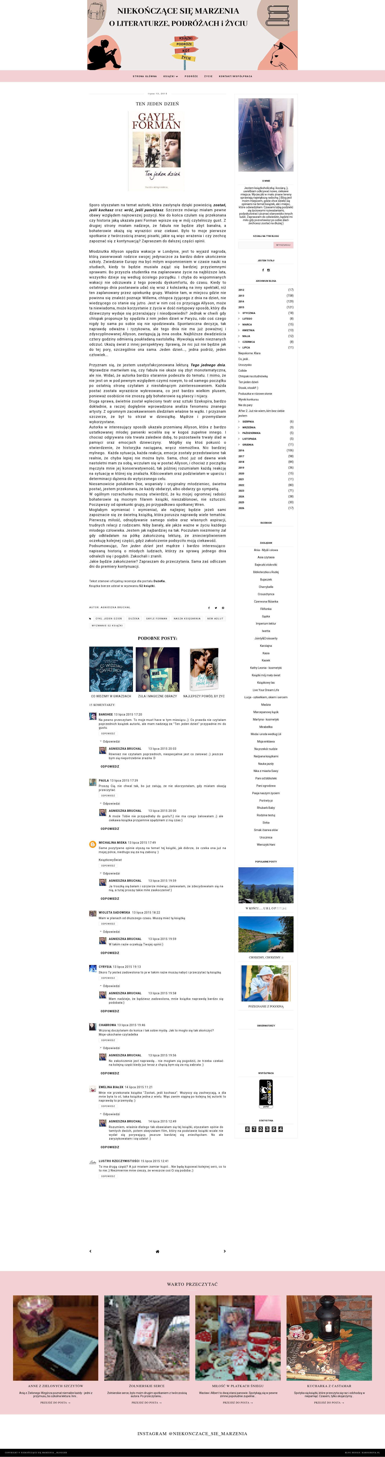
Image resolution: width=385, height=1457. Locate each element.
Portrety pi (266, 800)
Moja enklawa (266, 741)
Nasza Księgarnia (187, 618)
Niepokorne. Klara (249, 353)
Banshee (106, 714)
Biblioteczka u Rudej (266, 572)
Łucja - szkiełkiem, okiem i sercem (266, 697)
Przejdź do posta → (56, 1402)
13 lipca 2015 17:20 (128, 714)
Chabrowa (107, 1025)
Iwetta (266, 631)
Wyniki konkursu (248, 399)
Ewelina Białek (111, 1087)
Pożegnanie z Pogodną (266, 1006)
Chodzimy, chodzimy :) (266, 957)
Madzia (266, 704)
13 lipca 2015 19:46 (131, 1025)
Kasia (266, 653)
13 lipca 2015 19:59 (162, 880)
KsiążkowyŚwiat (110, 859)
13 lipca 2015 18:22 (146, 912)
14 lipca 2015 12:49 (162, 1121)
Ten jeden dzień (248, 382)
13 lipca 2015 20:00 (162, 810)
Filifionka (266, 609)
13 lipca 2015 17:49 (142, 842)
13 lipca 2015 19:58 (162, 993)
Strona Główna (145, 76)
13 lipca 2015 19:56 (162, 1055)
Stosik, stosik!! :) (248, 387)
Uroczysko (245, 364)
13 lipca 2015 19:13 (127, 966)
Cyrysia (105, 966)
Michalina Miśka (113, 842)
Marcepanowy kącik (266, 712)
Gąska (266, 616)
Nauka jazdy (266, 763)
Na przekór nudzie (266, 749)
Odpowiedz (108, 734)
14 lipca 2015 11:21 (139, 1087)
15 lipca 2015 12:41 (155, 1161)
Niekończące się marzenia (38, 1453)
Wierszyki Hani (266, 844)
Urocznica (266, 837)
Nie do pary (245, 405)
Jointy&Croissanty (266, 638)
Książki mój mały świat (266, 675)
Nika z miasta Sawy (266, 771)
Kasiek (266, 660)
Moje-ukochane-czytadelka (118, 1034)
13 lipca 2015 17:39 (124, 780)
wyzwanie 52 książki (107, 625)
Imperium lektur (266, 623)
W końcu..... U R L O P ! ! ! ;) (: (266, 908)
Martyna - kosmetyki (266, 719)
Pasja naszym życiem (266, 793)
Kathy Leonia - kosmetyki (266, 667)
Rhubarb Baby (266, 807)
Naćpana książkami (266, 756)
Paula (104, 780)
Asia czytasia (266, 557)
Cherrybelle (266, 587)
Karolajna (266, 645)
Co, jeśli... (244, 359)
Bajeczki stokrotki (266, 564)
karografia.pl (371, 1453)
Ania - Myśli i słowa (266, 550)
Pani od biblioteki (266, 778)
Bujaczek (266, 579)
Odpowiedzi (111, 741)
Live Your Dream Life (266, 690)
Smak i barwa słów (266, 830)
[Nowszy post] (90, 1251)
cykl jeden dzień (109, 618)
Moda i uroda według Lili (266, 734)
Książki (169, 76)
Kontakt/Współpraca (235, 76)
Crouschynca (266, 594)
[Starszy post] (225, 1251)
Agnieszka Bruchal (125, 748)
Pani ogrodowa (266, 785)
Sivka (266, 822)
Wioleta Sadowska (115, 912)
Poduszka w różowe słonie (255, 393)
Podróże (191, 76)
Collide (242, 370)
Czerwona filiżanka (266, 601)
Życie (208, 76)
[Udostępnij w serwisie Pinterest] (223, 608)
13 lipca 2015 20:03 (162, 748)
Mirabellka (266, 726)
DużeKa (134, 618)
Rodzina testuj (266, 815)
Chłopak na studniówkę (253, 376)
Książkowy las (266, 682)
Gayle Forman (156, 618)
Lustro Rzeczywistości (119, 1161)
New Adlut (215, 618)
